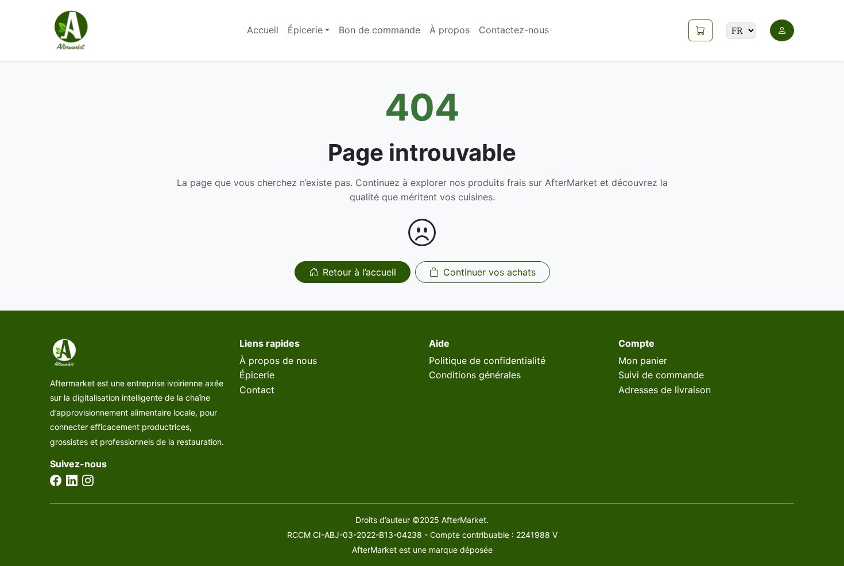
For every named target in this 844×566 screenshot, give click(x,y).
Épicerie (256, 375)
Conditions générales (475, 375)
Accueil (262, 30)
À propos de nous (278, 360)
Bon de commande (379, 30)
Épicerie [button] (305, 30)
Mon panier (642, 360)
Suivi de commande (661, 375)
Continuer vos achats (489, 272)
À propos (449, 30)
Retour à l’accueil (359, 272)
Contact (256, 390)
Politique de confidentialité (487, 360)
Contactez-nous (514, 30)
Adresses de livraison (664, 390)
